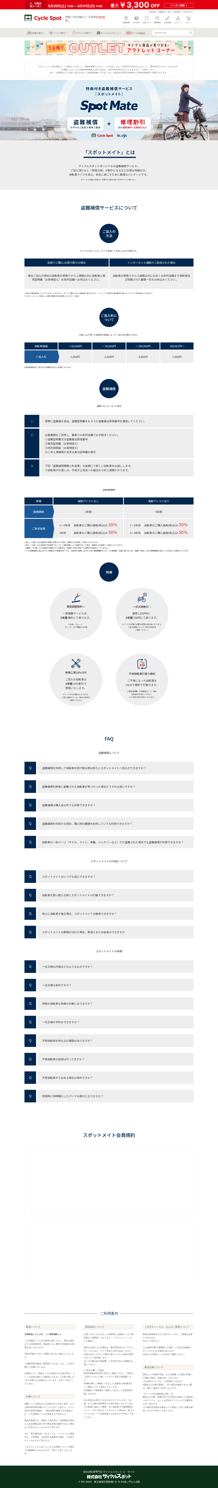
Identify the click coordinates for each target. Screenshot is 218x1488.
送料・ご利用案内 (173, 12)
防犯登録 (152, 12)
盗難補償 (161, 12)
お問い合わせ (188, 12)
